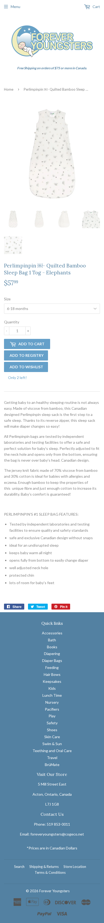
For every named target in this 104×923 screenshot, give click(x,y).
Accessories (52, 633)
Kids (52, 688)
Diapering (52, 653)
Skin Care (52, 736)
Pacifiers (52, 709)
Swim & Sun (52, 743)
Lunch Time (52, 695)
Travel (52, 757)
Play (52, 716)
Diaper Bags (52, 660)
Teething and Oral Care (52, 750)
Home (8, 89)
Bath (52, 640)
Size (7, 299)
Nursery (52, 702)
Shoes (52, 729)
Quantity (11, 322)
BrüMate (52, 764)
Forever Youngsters (54, 891)
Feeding (52, 667)
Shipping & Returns (44, 866)
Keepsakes (52, 681)
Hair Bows (52, 674)
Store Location (74, 866)
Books (52, 647)
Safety (52, 723)
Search (19, 866)
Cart (96, 6)
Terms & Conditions (50, 872)
